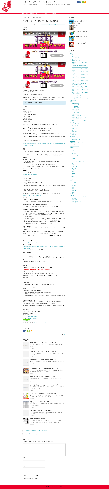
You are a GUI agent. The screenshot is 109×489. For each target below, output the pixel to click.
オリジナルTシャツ (74, 57)
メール (24, 462)
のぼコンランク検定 (74, 146)
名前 (24, 457)
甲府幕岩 (74, 190)
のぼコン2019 (75, 114)
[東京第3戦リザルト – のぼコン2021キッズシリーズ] (26, 345)
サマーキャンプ (75, 153)
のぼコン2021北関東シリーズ (79, 117)
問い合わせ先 (53, 13)
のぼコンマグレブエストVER (79, 120)
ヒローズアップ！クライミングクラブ (39, 2)
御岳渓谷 (74, 185)
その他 (73, 158)
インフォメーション (78, 110)
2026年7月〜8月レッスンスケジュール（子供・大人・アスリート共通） (81, 38)
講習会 (73, 173)
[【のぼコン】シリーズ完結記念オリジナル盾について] (26, 396)
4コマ (75, 151)
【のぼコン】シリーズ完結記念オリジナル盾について (43, 393)
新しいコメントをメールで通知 (31, 475)
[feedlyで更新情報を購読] (83, 2)
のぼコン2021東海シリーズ (76, 142)
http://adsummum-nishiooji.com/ (30, 174)
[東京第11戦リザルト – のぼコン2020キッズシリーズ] (26, 379)
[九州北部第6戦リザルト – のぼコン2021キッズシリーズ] (26, 371)
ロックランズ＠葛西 (76, 97)
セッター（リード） (76, 156)
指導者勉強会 (75, 134)
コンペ (71, 101)
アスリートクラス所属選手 (78, 123)
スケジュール (75, 125)
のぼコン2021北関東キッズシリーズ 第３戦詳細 (36, 430)
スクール (72, 122)
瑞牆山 (73, 188)
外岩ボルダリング (76, 168)
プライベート (75, 160)
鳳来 (73, 192)
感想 (73, 171)
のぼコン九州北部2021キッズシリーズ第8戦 (41, 410)
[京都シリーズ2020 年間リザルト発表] (26, 404)
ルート (73, 179)
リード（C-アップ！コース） (79, 166)
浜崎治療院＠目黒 (76, 199)
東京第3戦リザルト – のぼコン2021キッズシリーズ (43, 343)
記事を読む (32, 348)
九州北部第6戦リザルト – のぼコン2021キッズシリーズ (44, 368)
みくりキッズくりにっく (77, 137)
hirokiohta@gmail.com (32, 316)
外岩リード (74, 169)
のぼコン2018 (75, 109)
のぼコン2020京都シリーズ (48, 24)
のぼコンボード (73, 144)
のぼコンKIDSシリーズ (59, 24)
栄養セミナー (75, 130)
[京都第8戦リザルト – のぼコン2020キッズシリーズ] (26, 362)
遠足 (73, 174)
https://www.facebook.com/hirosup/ (41, 322)
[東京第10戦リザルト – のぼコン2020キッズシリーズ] (26, 354)
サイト (24, 466)
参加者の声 (47, 13)
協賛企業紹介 (77, 107)
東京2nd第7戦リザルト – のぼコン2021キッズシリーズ (44, 385)
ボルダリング (75, 177)
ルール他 (76, 106)
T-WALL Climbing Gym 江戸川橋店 (80, 67)
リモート (74, 126)
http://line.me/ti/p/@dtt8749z (33, 318)
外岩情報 (72, 176)
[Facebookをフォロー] (78, 2)
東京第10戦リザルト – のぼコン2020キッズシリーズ (43, 351)
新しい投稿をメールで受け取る (31, 478)
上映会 (73, 56)
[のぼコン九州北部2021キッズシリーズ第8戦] (26, 413)
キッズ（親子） (75, 149)
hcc (64, 334)
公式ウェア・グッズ (40, 13)
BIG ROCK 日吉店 (76, 60)
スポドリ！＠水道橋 (76, 95)
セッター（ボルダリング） (78, 155)
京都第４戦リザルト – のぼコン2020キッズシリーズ (36, 433)
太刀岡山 (74, 182)
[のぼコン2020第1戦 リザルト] (26, 421)
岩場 (71, 181)
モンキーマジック (76, 164)
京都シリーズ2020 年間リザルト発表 (39, 402)
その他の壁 (72, 136)
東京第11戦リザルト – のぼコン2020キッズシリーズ (43, 376)
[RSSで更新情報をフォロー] (85, 2)
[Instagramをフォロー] (80, 2)
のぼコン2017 (75, 103)
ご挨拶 (26, 13)
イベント (72, 54)
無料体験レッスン (76, 131)
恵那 (73, 187)
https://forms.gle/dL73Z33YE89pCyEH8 (31, 242)
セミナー (72, 133)
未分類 (71, 193)
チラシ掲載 (72, 141)
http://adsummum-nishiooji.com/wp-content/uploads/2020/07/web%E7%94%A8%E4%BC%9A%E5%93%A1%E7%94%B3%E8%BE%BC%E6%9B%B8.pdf (44, 143)
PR (71, 53)
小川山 (73, 184)
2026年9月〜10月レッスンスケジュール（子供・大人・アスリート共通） (80, 22)
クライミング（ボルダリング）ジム (78, 59)
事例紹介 (72, 147)
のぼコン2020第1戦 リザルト (37, 418)
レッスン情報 (32, 13)
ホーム (22, 13)
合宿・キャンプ (75, 128)
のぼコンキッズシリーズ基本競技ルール (32, 195)
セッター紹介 (77, 104)
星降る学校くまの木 (76, 139)
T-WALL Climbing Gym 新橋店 (79, 65)
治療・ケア (72, 195)
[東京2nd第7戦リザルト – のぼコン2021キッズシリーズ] (26, 387)
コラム (73, 150)
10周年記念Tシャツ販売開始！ (81, 31)
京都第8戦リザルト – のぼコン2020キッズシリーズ (43, 359)
